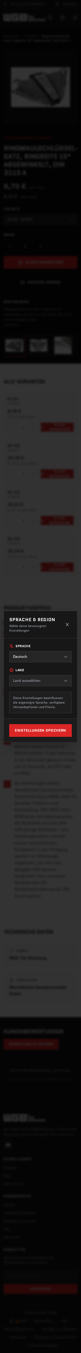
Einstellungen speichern (40, 730)
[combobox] (40, 656)
